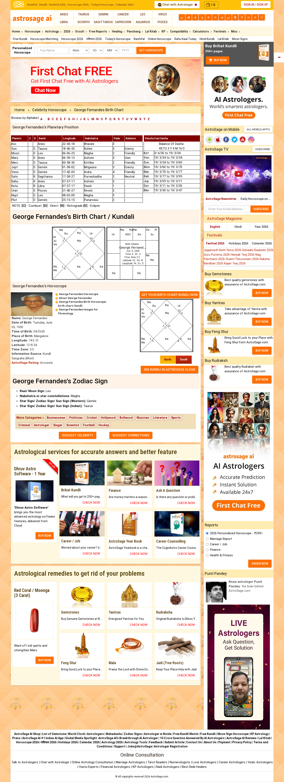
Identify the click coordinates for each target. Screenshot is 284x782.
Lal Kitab (223, 39)
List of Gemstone (54, 734)
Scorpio (83, 22)
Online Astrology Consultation (93, 762)
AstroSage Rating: (25, 363)
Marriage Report (221, 539)
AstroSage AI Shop (27, 734)
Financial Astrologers (115, 767)
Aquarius (143, 22)
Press (16, 738)
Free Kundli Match (185, 734)
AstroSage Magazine (224, 218)
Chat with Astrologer (178, 4)
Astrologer (41, 425)
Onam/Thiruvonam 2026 (243, 259)
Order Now (260, 563)
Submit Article (174, 742)
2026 (67, 31)
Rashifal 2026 (57, 4)
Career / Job (218, 544)
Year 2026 (261, 226)
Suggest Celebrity (77, 435)
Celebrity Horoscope (49, 110)
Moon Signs (240, 39)
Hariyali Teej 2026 (243, 255)
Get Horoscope (151, 50)
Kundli (43, 4)
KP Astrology (259, 734)
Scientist (72, 425)
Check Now (91, 502)
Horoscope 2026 (78, 4)
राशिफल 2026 (94, 39)
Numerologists (180, 762)
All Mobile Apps (258, 129)
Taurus (83, 14)
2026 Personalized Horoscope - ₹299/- (236, 533)
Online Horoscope (159, 39)
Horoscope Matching (44, 39)
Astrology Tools (136, 742)
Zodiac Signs (133, 734)
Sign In (249, 4)
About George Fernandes (75, 298)
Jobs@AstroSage (139, 746)
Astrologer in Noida (157, 734)
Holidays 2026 (238, 243)
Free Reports (98, 31)
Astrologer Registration (171, 746)
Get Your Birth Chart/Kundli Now (169, 295)
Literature (160, 417)
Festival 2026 (215, 243)
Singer (57, 425)
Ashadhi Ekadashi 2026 (257, 250)
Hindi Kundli (207, 39)
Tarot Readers (157, 762)
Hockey (104, 425)
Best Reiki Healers (194, 767)
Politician (76, 417)
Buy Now (220, 60)
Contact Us (194, 742)
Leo (142, 14)
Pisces (163, 22)
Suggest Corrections (130, 435)
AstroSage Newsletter (221, 198)
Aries (64, 14)
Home (16, 31)
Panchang (134, 31)
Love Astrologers (204, 762)
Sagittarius (103, 22)
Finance (215, 550)
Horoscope (33, 31)
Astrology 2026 (112, 742)
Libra (64, 22)
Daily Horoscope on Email (257, 198)
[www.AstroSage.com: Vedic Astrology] (19, 4)
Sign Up (262, 4)
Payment (224, 742)
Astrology (52, 31)
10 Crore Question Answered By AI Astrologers (192, 738)
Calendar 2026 (124, 4)
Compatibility (179, 31)
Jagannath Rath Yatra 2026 (223, 250)
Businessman (56, 417)
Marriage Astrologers (131, 762)
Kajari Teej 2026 (235, 263)
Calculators (201, 31)
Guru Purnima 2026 (217, 255)
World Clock (76, 734)
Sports (176, 417)
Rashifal (32, 4)
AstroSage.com (159, 776)
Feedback (156, 742)
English (215, 226)
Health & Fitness (221, 555)
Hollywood (108, 417)
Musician (143, 417)
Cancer (123, 14)
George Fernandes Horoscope (78, 294)
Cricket (91, 417)
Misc (234, 31)
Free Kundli (20, 39)
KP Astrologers (143, 767)
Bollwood (126, 417)
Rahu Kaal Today (185, 39)
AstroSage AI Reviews (241, 738)
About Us (210, 742)
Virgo (162, 14)
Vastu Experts (89, 767)
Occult (80, 31)
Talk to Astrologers (24, 762)
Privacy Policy (242, 742)
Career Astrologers (232, 762)
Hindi (238, 226)
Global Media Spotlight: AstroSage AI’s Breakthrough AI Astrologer (111, 738)
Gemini (103, 14)
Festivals (220, 31)
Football (89, 425)
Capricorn (123, 22)
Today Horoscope (102, 4)
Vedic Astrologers (260, 762)
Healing (117, 31)
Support (119, 746)
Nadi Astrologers (167, 767)
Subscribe (262, 149)
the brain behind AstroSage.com (246, 586)
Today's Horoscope (118, 39)
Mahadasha (114, 734)
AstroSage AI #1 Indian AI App (42, 738)
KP (164, 31)
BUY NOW (44, 535)
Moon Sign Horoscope (232, 734)
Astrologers (95, 734)
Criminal (24, 425)
